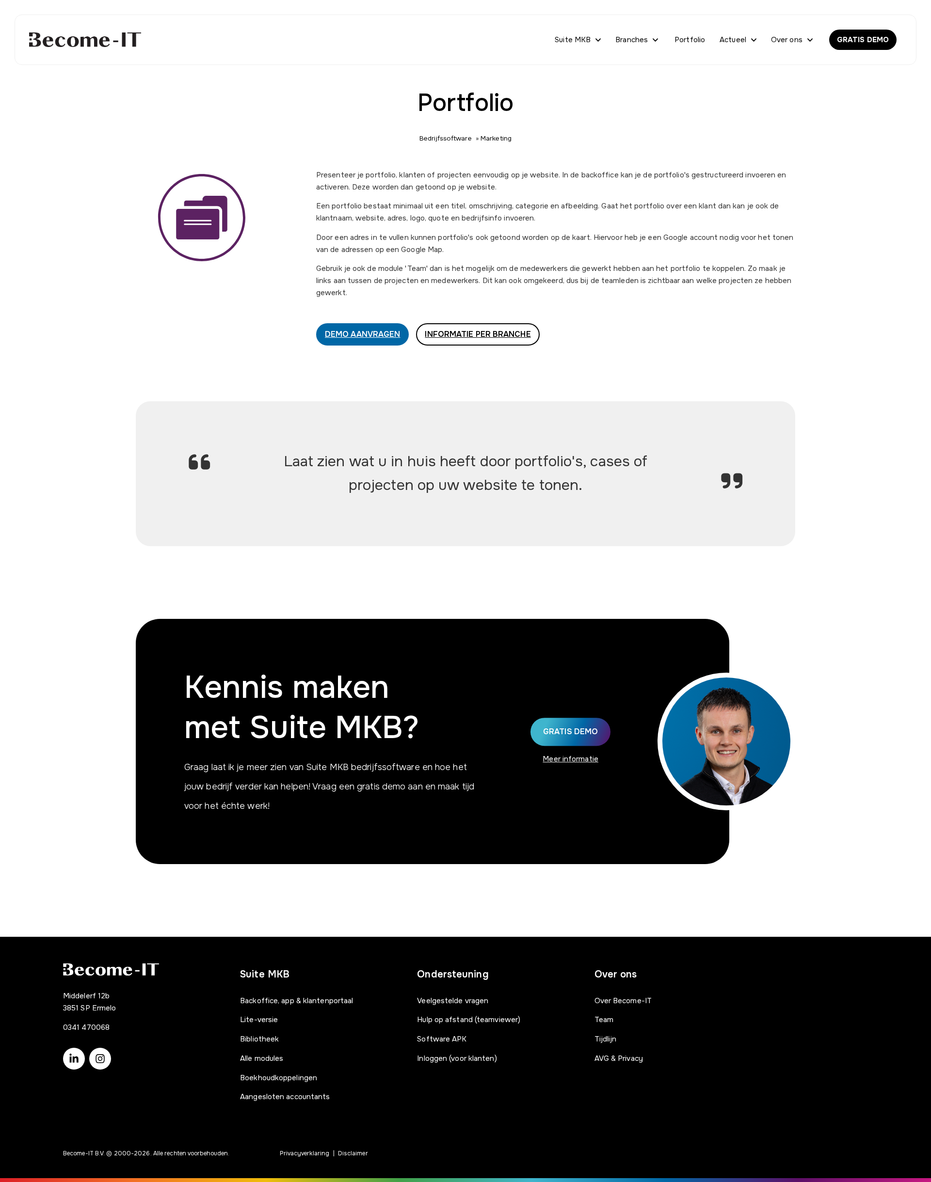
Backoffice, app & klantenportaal (296, 1001)
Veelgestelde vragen (452, 1001)
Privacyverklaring (305, 1153)
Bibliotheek (259, 1039)
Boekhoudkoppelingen (278, 1078)
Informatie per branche (477, 334)
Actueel (733, 40)
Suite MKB (573, 40)
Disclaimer (353, 1153)
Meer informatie (570, 759)
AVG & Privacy (618, 1058)
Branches (631, 40)
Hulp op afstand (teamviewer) (468, 1019)
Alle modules (261, 1058)
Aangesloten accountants (285, 1097)
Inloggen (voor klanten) (457, 1058)
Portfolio (689, 40)
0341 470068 (86, 1027)
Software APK (441, 1039)
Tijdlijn (605, 1039)
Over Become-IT (623, 1001)
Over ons (787, 40)
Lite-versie (259, 1019)
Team (603, 1019)
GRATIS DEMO (863, 40)
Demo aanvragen (362, 334)
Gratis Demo (570, 731)
